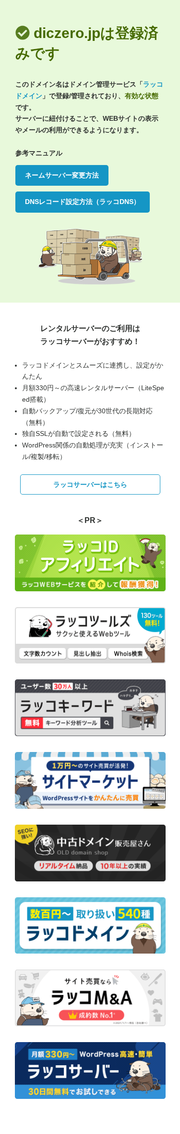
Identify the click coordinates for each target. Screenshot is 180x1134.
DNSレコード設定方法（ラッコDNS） (82, 201)
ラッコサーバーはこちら (90, 484)
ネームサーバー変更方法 (62, 175)
